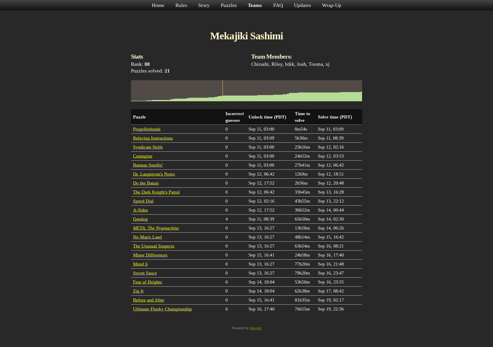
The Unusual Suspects (153, 246)
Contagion (142, 156)
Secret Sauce (145, 273)
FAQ (278, 5)
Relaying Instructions (153, 138)
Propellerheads (146, 129)
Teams (255, 5)
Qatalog (140, 219)
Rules (181, 5)
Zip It (138, 291)
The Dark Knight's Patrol (156, 192)
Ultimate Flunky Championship (162, 309)
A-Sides (140, 210)
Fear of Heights (147, 282)
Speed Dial (143, 201)
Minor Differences (150, 255)
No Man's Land (147, 237)
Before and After (148, 300)
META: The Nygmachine (156, 228)
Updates (303, 5)
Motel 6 (140, 264)
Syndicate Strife (148, 147)
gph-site (255, 328)
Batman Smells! (148, 165)
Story (204, 5)
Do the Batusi (146, 183)
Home (159, 5)
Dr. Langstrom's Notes (154, 174)
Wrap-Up (331, 5)
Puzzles (229, 5)
